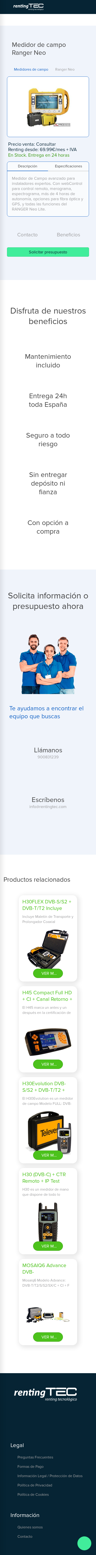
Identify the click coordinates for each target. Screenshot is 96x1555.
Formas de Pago (30, 1466)
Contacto (24, 1536)
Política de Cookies (33, 1494)
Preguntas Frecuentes (35, 1457)
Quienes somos (30, 1527)
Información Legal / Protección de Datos (49, 1476)
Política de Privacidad (34, 1485)
